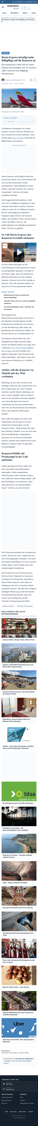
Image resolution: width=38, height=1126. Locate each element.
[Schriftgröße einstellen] (2, 2)
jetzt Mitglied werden (31, 2)
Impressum (13, 1111)
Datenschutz (22, 1111)
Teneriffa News (14, 18)
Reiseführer (15, 13)
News (4, 13)
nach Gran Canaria (19, 348)
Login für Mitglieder (17, 2)
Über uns (4, 1103)
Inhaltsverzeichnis (7, 1097)
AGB (6, 1111)
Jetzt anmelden (17, 1061)
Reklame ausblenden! (19, 145)
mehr (23, 80)
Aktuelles (22, 18)
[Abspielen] (5, 121)
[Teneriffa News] (19, 7)
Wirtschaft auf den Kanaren (25, 606)
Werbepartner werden (27, 1103)
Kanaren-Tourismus (8, 606)
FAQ (21, 1097)
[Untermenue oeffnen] (8, 13)
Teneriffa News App (10, 1080)
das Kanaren (18, 138)
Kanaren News (30, 18)
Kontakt (22, 1100)
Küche (34, 13)
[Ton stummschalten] (33, 122)
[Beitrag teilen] (34, 80)
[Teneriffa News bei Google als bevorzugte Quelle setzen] (31, 80)
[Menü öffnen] (3, 7)
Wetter (25, 13)
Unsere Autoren (6, 1100)
